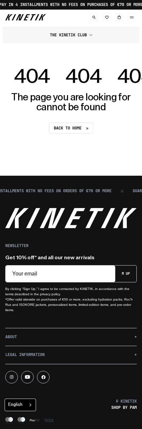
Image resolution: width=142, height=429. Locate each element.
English (15, 404)
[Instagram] (11, 377)
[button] (71, 35)
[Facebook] (43, 377)
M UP (126, 273)
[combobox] (20, 405)
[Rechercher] (94, 17)
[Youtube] (27, 377)
